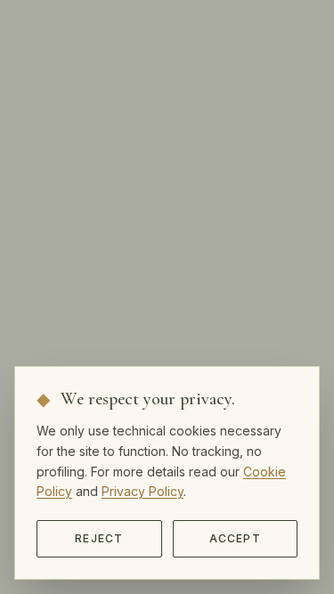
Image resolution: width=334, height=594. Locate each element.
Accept (235, 538)
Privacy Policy (142, 491)
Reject (99, 538)
